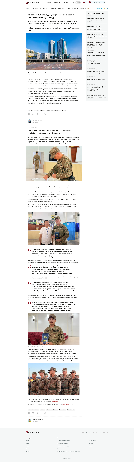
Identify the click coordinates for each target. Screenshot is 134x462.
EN (96, 2)
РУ (94, 2)
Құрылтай (62, 409)
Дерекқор (53, 8)
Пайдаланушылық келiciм (63, 440)
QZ (92, 2)
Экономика (28, 448)
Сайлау (42, 409)
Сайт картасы (92, 440)
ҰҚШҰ (64, 110)
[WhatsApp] (33, 114)
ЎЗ (104, 2)
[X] (45, 114)
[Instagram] (29, 114)
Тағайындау (38, 8)
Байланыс (91, 443)
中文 (99, 2)
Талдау (72, 2)
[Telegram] (37, 114)
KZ (89, 2)
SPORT (78, 2)
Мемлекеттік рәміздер (63, 446)
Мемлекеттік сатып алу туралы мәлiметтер (68, 451)
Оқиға (27, 440)
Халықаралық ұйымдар (53, 110)
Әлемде (28, 451)
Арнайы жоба (60, 8)
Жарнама (91, 446)
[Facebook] (41, 114)
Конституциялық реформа (71, 8)
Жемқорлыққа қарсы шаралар (64, 448)
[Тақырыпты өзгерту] (85, 2)
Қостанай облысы (52, 409)
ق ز (101, 2)
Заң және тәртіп (46, 8)
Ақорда (32, 8)
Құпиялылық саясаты (62, 443)
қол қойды (55, 401)
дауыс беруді (65, 404)
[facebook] (93, 432)
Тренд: (27, 8)
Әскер (42, 110)
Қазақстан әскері (33, 110)
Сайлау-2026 (82, 8)
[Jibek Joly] (100, 8)
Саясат (28, 443)
